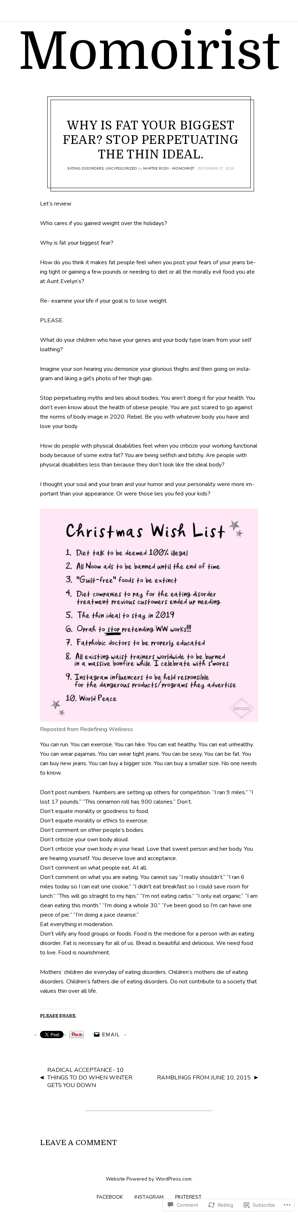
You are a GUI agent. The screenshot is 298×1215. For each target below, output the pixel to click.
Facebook (110, 1197)
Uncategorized (121, 168)
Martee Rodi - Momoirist (168, 168)
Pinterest (188, 1197)
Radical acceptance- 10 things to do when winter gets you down (89, 1077)
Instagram (149, 1197)
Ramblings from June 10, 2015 (204, 1078)
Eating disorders (86, 168)
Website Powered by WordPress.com (149, 1178)
